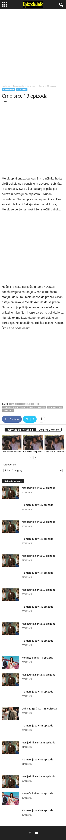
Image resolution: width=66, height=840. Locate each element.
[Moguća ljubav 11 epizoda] (10, 662)
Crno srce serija (55, 407)
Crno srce (31, 86)
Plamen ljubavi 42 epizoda (37, 759)
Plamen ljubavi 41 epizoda (37, 810)
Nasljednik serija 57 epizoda (38, 674)
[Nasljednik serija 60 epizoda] (10, 560)
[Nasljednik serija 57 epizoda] (10, 679)
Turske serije (18, 86)
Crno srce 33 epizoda (32, 451)
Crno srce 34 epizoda (11, 451)
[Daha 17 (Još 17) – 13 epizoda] (10, 713)
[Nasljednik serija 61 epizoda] (10, 526)
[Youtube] (36, 833)
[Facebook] (30, 833)
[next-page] (35, 457)
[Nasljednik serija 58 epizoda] (10, 628)
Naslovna (6, 86)
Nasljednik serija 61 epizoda (38, 521)
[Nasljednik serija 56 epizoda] (10, 747)
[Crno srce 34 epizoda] (11, 442)
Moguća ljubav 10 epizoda (37, 793)
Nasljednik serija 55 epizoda (38, 776)
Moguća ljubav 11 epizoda (37, 657)
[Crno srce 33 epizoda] (33, 442)
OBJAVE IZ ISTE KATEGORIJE (20, 429)
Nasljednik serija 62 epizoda (38, 487)
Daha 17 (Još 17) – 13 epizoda (39, 708)
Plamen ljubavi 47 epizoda (37, 572)
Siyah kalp (8, 410)
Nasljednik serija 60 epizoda (38, 555)
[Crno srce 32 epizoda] (54, 442)
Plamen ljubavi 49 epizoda (37, 504)
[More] (41, 419)
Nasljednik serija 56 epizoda (38, 742)
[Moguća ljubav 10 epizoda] (10, 798)
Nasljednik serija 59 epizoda (38, 589)
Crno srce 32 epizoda (54, 451)
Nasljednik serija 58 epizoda (38, 623)
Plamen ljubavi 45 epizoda (37, 640)
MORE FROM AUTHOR (49, 429)
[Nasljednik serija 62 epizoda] (10, 492)
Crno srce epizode (30, 404)
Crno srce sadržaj (37, 407)
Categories (10, 464)
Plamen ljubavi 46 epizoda (37, 606)
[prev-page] (31, 457)
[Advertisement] (33, 46)
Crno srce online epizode (15, 407)
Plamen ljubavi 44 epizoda (37, 691)
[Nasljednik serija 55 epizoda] (10, 781)
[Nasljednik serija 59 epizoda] (10, 594)
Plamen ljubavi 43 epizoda (37, 725)
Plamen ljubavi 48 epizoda (37, 538)
